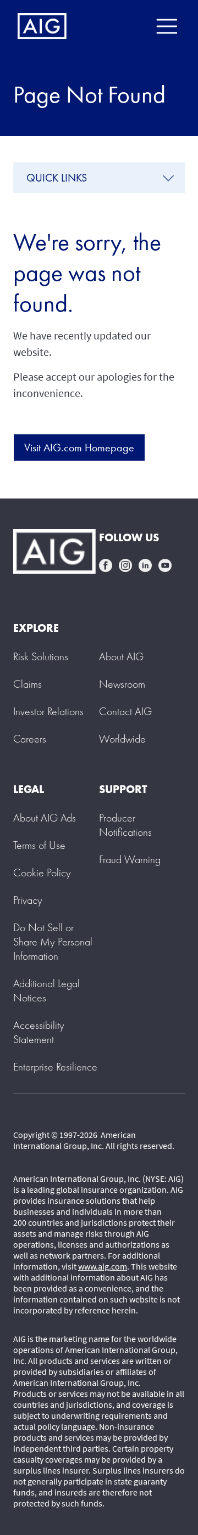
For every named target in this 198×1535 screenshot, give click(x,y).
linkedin (145, 565)
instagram (125, 565)
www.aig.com (102, 1266)
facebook (105, 565)
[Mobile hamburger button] (166, 26)
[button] (52, 941)
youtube (165, 565)
